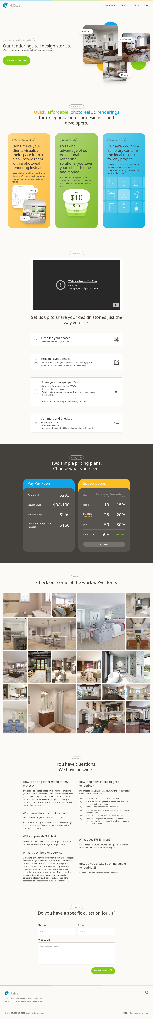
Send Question (101, 970)
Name (42, 925)
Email (81, 925)
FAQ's (136, 5)
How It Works (110, 5)
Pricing (147, 5)
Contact (104, 544)
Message (44, 939)
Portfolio (125, 5)
